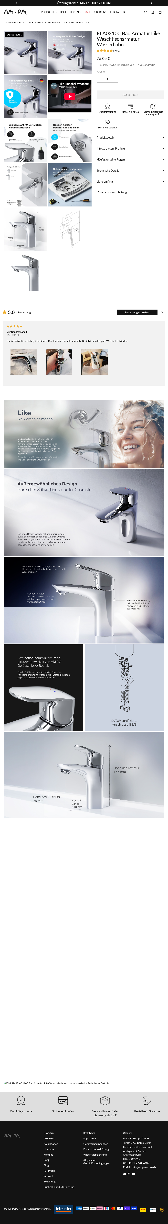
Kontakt (48, 1154)
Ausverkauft (130, 94)
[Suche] (145, 12)
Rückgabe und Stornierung (59, 1186)
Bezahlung (49, 1181)
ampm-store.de (19, 1208)
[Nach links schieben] (16, 3)
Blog (46, 1165)
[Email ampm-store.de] (124, 1174)
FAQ (46, 1159)
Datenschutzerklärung (96, 1149)
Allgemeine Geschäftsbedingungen (96, 1161)
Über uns (49, 1149)
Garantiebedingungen (95, 1143)
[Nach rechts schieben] (151, 3)
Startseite (10, 22)
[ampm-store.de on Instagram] (129, 1174)
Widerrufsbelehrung (95, 1154)
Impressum (89, 1138)
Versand (48, 1176)
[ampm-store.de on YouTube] (133, 1174)
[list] (48, 163)
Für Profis (49, 1170)
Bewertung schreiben (137, 312)
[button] (48, 12)
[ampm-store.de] (15, 12)
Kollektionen (51, 1143)
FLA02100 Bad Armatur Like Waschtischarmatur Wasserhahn (54, 22)
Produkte (49, 1138)
